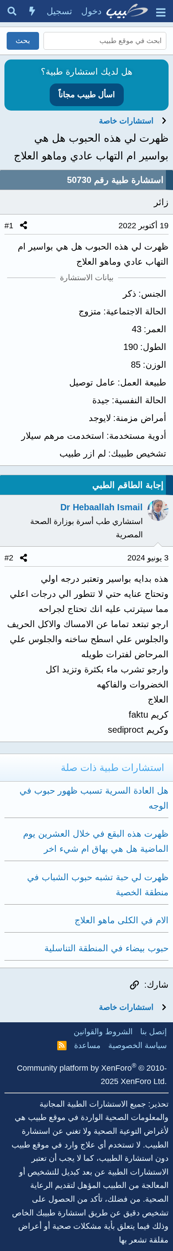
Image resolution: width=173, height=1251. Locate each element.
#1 (8, 225)
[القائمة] (160, 11)
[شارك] (23, 226)
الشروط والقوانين (103, 1031)
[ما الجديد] (32, 11)
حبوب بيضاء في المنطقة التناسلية (106, 948)
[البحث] (12, 11)
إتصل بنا (153, 1031)
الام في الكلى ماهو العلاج (122, 920)
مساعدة (87, 1045)
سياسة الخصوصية (137, 1045)
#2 (8, 557)
